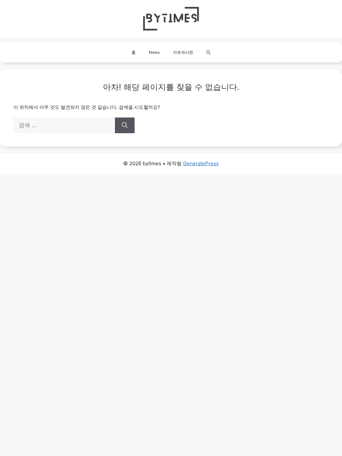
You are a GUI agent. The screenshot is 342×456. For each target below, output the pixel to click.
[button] (208, 52)
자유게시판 (183, 52)
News (154, 52)
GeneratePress (201, 163)
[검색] (125, 126)
